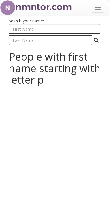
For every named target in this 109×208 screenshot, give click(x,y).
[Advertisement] (54, 144)
